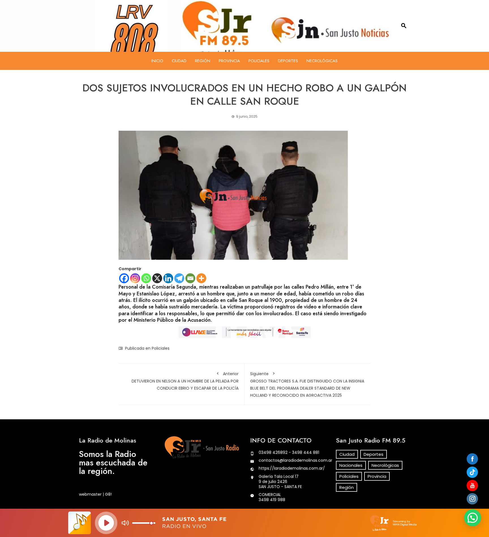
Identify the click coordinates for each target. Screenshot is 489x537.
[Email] (190, 278)
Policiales (258, 61)
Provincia (229, 61)
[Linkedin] (168, 278)
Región (202, 61)
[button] (472, 517)
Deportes (288, 61)
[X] (157, 278)
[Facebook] (124, 278)
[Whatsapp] (146, 278)
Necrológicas (322, 61)
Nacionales (351, 465)
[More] (201, 278)
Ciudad (179, 61)
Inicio (157, 61)
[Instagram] (135, 278)
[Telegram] (179, 278)
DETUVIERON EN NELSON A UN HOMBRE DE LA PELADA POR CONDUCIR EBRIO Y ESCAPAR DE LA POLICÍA (185, 381)
